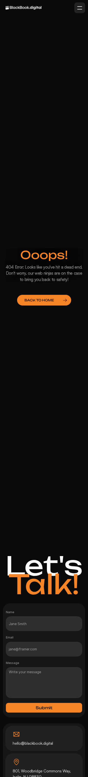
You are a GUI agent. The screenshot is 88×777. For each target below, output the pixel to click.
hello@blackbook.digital (33, 743)
